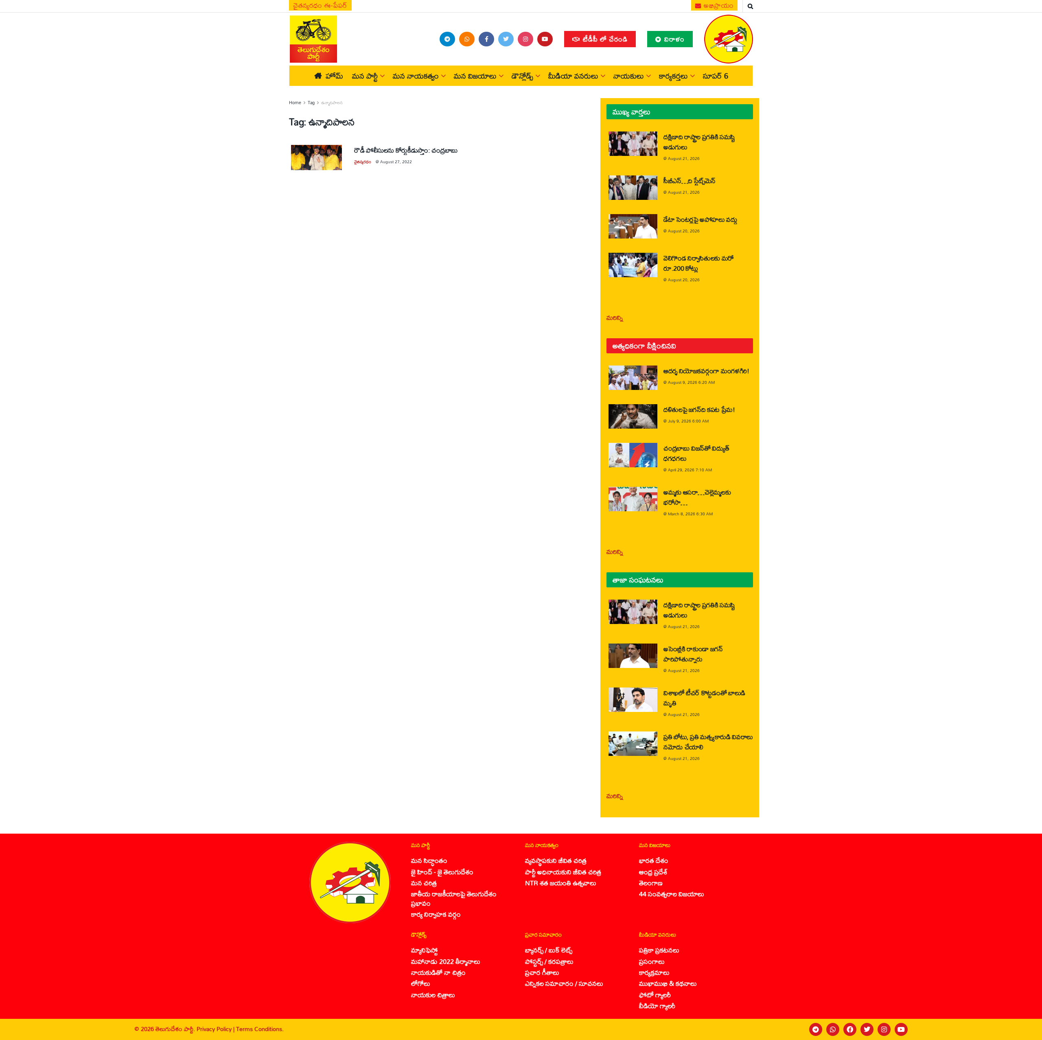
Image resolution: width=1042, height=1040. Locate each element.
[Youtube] (901, 1029)
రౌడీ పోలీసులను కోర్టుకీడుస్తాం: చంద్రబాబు (406, 150)
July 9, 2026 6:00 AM (688, 421)
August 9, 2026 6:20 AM (691, 382)
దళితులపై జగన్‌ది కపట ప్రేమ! (699, 409)
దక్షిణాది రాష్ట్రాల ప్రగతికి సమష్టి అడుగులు (699, 141)
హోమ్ (334, 75)
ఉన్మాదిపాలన (332, 102)
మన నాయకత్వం (416, 75)
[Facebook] (849, 1029)
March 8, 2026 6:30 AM (690, 514)
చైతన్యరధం (362, 162)
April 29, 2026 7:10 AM (690, 470)
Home (295, 102)
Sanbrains (1025, 1029)
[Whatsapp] (832, 1029)
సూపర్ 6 (715, 75)
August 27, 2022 (396, 162)
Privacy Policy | (216, 1029)
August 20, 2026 (684, 231)
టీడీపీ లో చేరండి (604, 39)
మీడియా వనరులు (573, 75)
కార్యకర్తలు (673, 75)
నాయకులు (628, 75)
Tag (311, 102)
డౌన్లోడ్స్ (522, 75)
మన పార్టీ (365, 75)
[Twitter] (866, 1029)
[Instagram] (884, 1029)
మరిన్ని (614, 317)
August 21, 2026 (684, 158)
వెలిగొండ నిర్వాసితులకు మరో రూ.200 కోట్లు (698, 263)
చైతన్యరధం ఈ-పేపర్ (320, 5)
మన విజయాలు (475, 75)
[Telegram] (815, 1029)
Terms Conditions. (260, 1029)
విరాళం (673, 39)
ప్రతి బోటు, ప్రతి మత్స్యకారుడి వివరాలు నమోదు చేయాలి (708, 741)
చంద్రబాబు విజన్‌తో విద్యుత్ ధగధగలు (696, 453)
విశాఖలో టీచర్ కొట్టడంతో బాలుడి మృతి (704, 697)
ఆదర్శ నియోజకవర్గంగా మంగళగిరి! (706, 370)
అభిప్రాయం (718, 5)
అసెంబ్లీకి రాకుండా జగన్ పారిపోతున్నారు (693, 654)
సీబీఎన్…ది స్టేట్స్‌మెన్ (689, 180)
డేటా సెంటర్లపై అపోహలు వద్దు (700, 219)
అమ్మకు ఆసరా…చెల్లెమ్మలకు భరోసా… (697, 497)
